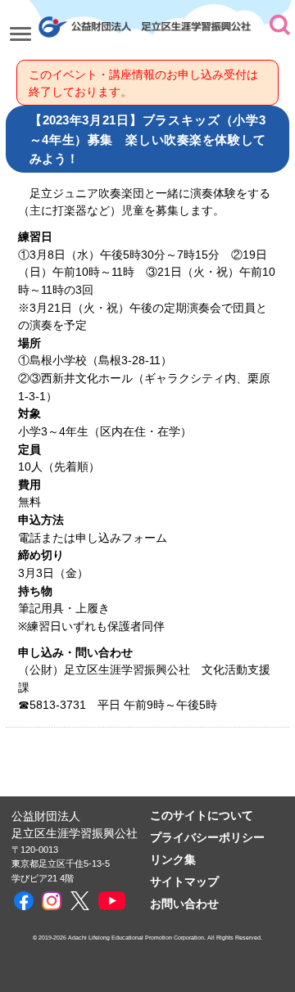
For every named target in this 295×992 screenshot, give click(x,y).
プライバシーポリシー (207, 838)
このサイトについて (201, 815)
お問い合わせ (184, 904)
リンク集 (173, 860)
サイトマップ (184, 882)
